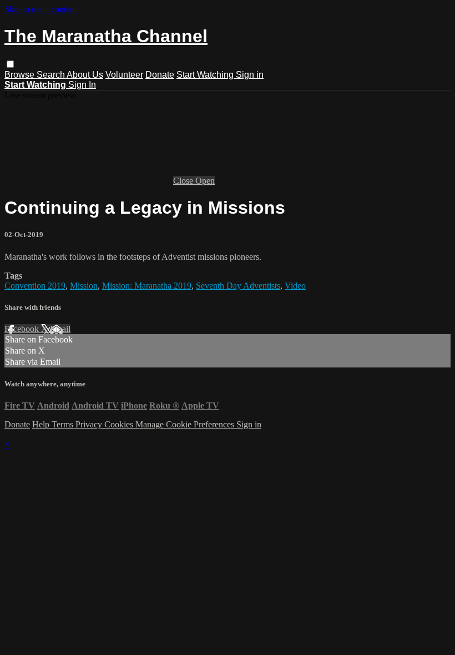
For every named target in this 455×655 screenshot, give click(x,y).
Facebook (22, 329)
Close (184, 180)
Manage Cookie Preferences (185, 424)
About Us (85, 74)
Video (295, 285)
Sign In (82, 84)
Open (205, 180)
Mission (84, 285)
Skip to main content (40, 9)
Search (52, 74)
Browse (20, 74)
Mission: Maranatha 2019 (146, 285)
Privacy (89, 424)
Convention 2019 (34, 285)
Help (42, 424)
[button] (10, 64)
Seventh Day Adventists (238, 285)
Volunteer (124, 74)
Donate (159, 74)
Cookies (119, 424)
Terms (63, 424)
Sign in (250, 74)
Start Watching (206, 74)
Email (60, 329)
